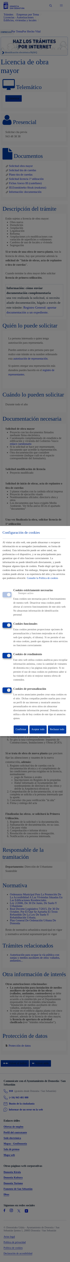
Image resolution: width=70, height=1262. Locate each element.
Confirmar (21, 729)
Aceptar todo (38, 729)
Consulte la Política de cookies (42, 578)
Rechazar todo (57, 729)
